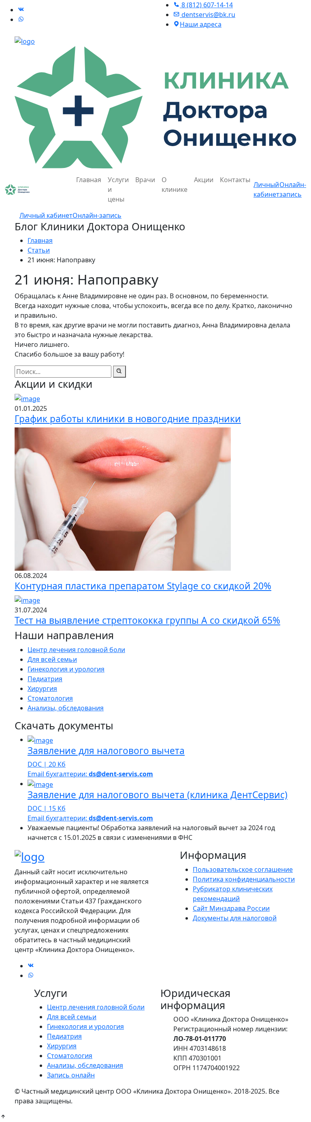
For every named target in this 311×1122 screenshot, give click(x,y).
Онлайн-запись (96, 215)
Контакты (235, 179)
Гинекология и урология (66, 669)
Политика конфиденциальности (244, 879)
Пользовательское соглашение (243, 869)
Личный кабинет (45, 215)
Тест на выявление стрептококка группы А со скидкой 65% (147, 620)
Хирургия (42, 688)
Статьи (39, 250)
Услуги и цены (118, 189)
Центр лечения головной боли (76, 649)
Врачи (145, 179)
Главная (88, 179)
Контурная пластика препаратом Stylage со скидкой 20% (143, 586)
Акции (203, 179)
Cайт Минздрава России (231, 908)
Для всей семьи (52, 659)
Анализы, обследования (66, 707)
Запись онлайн (71, 1075)
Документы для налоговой (235, 918)
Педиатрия (45, 678)
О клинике (174, 184)
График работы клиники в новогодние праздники (128, 418)
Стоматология (50, 698)
